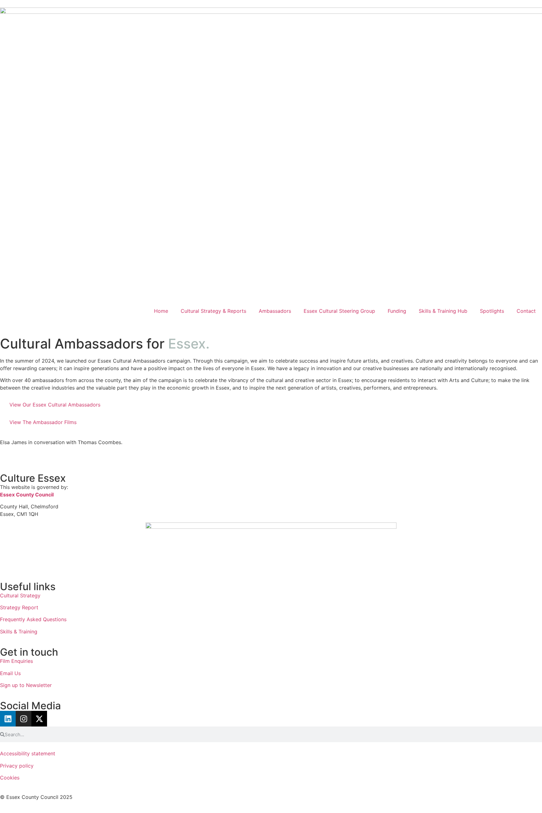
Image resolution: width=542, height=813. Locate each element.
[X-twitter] (39, 718)
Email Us (10, 673)
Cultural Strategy (20, 595)
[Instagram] (23, 718)
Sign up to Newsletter (26, 685)
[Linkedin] (8, 718)
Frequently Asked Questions (33, 619)
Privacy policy (17, 766)
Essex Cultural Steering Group (339, 311)
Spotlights (492, 311)
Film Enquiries (16, 661)
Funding (397, 311)
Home (161, 311)
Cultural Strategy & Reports (213, 311)
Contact (526, 311)
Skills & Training (19, 631)
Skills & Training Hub (443, 311)
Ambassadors (275, 311)
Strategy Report (19, 607)
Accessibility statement (27, 753)
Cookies (10, 777)
